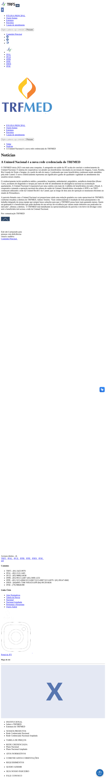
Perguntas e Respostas (15, 604)
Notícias (9, 146)
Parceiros (10, 23)
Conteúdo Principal (14, 34)
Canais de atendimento (15, 25)
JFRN (8, 64)
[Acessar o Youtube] (35, 652)
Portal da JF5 (6, 655)
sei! (2, 561)
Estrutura (10, 20)
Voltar (8, 144)
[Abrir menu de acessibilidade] (99, 772)
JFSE (8, 66)
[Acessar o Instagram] (17, 652)
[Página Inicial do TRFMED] (27, 121)
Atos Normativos (13, 595)
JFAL (8, 54)
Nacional (10, 600)
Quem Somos (11, 18)
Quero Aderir (11, 607)
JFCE (8, 57)
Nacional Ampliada (14, 602)
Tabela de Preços (13, 597)
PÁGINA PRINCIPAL (15, 16)
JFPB (8, 59)
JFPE (8, 61)
